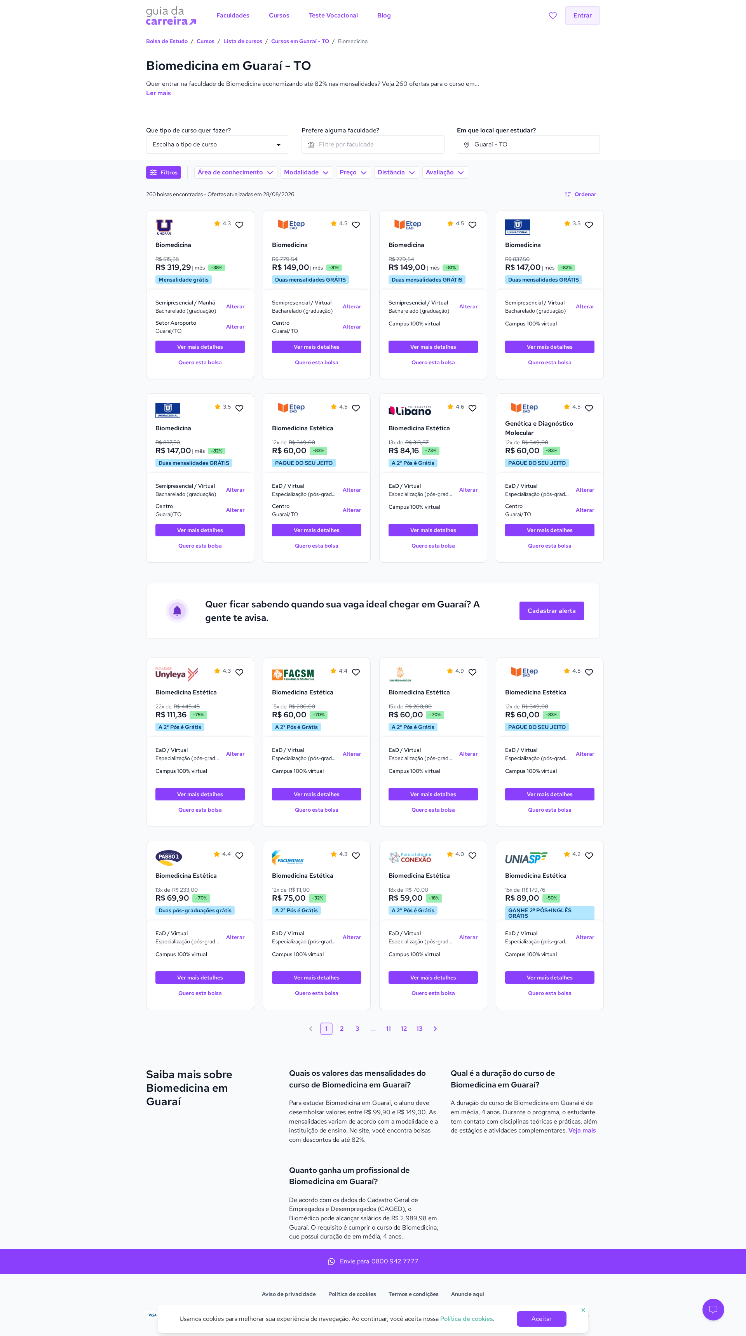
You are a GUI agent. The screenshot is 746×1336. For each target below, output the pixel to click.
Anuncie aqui (467, 1294)
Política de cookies (352, 1294)
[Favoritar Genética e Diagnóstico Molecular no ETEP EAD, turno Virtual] (589, 408)
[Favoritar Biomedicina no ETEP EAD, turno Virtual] (355, 225)
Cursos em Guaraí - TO (300, 41)
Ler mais (158, 93)
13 (420, 1029)
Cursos (205, 41)
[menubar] (303, 15)
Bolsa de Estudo (167, 41)
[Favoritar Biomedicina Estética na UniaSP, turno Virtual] (589, 856)
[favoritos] (553, 15)
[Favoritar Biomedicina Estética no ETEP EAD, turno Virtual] (355, 408)
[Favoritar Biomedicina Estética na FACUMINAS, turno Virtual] (355, 856)
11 (388, 1029)
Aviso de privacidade (289, 1294)
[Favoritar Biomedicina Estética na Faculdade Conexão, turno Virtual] (472, 856)
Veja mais (582, 1130)
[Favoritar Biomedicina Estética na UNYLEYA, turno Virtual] (239, 672)
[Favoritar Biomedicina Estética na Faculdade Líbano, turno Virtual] (472, 408)
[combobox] (373, 144)
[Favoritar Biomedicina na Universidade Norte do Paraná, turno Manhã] (239, 225)
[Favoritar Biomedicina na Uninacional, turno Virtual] (589, 225)
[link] (176, 227)
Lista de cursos (242, 41)
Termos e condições (414, 1294)
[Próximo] (435, 1029)
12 (404, 1029)
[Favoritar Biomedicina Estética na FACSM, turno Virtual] (355, 672)
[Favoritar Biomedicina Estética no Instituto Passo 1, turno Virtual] (239, 856)
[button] (713, 1309)
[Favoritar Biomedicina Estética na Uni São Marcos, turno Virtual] (472, 672)
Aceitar (542, 1319)
